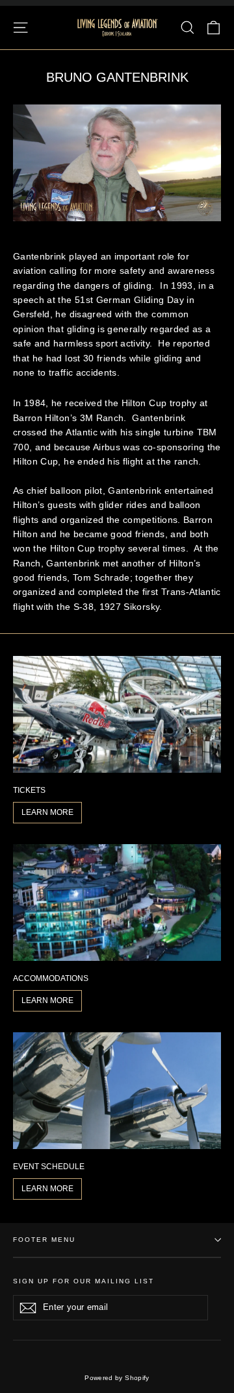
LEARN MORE (47, 812)
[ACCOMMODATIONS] (117, 902)
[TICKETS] (117, 714)
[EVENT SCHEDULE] (117, 1090)
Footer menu (44, 1239)
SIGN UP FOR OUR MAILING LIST (83, 1281)
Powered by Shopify (116, 1377)
